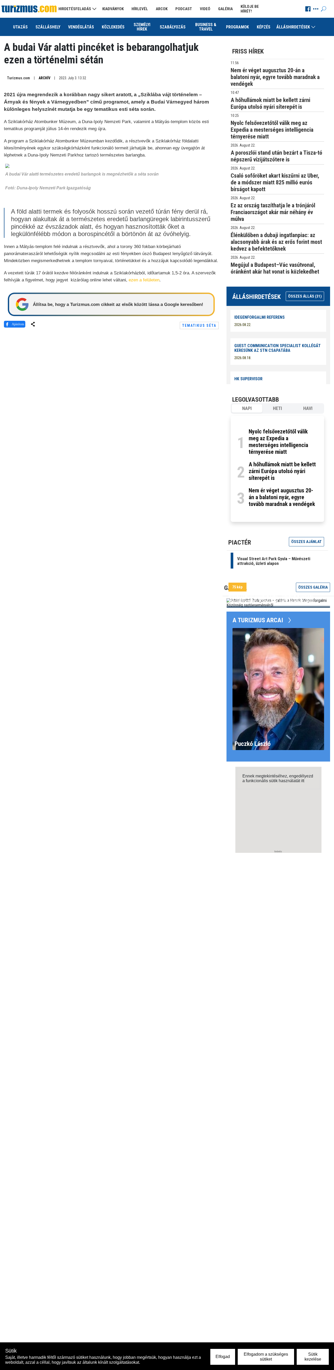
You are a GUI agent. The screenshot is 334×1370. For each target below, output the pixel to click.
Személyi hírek (142, 26)
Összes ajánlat (306, 541)
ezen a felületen (144, 279)
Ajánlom (18, 324)
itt (302, 780)
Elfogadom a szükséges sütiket (266, 1356)
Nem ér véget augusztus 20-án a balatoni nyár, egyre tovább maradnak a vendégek (282, 497)
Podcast (183, 9)
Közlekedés (113, 27)
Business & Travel (205, 26)
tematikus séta (199, 325)
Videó (205, 9)
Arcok (162, 9)
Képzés (263, 27)
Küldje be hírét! (250, 9)
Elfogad (223, 1356)
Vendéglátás (81, 27)
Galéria (225, 9)
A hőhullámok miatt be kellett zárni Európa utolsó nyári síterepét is (282, 471)
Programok (237, 27)
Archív (44, 78)
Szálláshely (47, 27)
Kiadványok (113, 9)
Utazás (20, 27)
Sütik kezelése (313, 1356)
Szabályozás (173, 27)
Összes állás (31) (305, 296)
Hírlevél (140, 9)
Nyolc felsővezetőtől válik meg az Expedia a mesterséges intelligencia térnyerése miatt (278, 441)
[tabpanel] (277, 469)
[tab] (247, 408)
